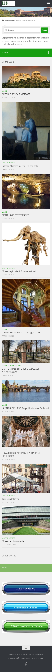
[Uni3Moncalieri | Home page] (11, 3)
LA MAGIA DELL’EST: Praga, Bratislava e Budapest (25, 408)
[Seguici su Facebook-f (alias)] (48, 52)
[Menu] (48, 3)
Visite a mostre (8, 163)
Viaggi (4, 91)
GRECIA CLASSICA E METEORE (16, 94)
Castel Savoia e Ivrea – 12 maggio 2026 (21, 332)
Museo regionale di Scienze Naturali (19, 271)
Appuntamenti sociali (11, 366)
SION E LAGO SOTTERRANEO (15, 215)
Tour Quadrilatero (10, 499)
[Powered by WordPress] (18, 658)
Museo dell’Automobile (13, 541)
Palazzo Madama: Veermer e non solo (20, 166)
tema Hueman (38, 658)
